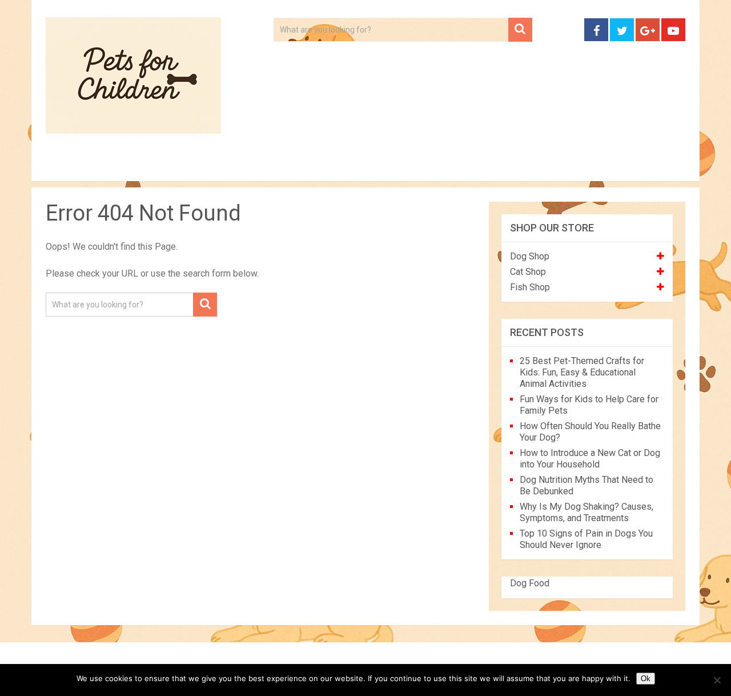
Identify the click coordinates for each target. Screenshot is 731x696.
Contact (515, 165)
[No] (716, 680)
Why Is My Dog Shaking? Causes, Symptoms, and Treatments (586, 512)
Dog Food (529, 583)
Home (70, 165)
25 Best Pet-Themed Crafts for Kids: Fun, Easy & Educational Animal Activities (582, 372)
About (329, 165)
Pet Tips (134, 165)
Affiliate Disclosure (419, 165)
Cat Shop (528, 271)
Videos (267, 165)
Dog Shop (529, 256)
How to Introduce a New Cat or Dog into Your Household (590, 458)
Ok (645, 678)
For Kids (202, 165)
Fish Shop (530, 287)
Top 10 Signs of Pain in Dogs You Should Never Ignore (586, 539)
